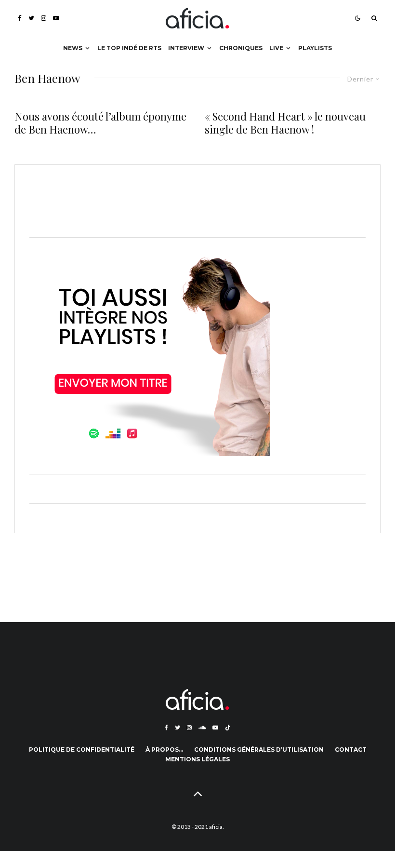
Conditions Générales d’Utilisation (259, 749)
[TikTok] (228, 727)
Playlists (315, 48)
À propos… (164, 749)
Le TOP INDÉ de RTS (129, 48)
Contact (351, 749)
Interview (186, 48)
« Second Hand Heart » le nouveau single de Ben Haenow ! (285, 122)
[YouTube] (56, 18)
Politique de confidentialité (81, 749)
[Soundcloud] (202, 727)
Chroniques (241, 48)
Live (276, 48)
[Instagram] (44, 18)
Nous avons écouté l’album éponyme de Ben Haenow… (100, 122)
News (72, 48)
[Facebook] (19, 18)
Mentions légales (197, 759)
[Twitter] (31, 18)
